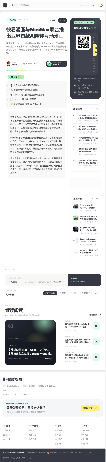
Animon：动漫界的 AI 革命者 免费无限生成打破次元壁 (88, 218)
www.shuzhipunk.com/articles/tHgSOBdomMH (44, 282)
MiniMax (74, 293)
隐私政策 (42, 453)
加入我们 (58, 439)
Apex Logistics (80, 154)
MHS (79, 165)
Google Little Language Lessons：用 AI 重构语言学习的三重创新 (88, 240)
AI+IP (97, 293)
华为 (79, 132)
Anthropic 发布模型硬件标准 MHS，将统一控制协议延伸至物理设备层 (87, 161)
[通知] (94, 5)
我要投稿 (58, 430)
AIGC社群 (85, 435)
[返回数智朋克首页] (13, 379)
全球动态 (6, 435)
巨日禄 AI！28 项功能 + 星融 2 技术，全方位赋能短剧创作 (88, 229)
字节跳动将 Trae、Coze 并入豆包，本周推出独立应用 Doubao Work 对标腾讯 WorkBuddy (87, 116)
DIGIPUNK (85, 430)
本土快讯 (13, 20)
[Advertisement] (36, 203)
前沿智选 (32, 430)
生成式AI (81, 244)
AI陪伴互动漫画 (50, 293)
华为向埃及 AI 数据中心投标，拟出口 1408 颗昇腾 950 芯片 (87, 128)
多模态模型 (86, 293)
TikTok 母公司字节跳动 (80, 120)
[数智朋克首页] (5, 5)
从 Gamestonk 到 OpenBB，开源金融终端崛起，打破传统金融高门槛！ (88, 206)
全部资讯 (6, 430)
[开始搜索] (13, 5)
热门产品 (32, 439)
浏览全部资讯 (95, 315)
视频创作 (81, 222)
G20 (79, 143)
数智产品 (32, 435)
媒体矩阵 (84, 443)
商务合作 (58, 435)
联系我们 (58, 443)
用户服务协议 (32, 453)
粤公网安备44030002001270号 (61, 453)
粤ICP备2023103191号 (83, 453)
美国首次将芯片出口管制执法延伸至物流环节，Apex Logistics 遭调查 (87, 150)
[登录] (101, 5)
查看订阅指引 (88, 408)
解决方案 (84, 439)
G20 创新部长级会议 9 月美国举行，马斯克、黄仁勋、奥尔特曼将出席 (88, 139)
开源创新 (81, 210)
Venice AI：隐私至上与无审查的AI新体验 (89, 251)
